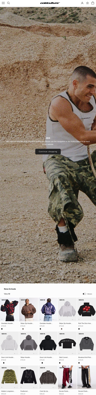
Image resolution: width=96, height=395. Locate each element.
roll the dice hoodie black (85, 324)
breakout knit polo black (84, 358)
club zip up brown (44, 391)
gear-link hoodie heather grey (7, 358)
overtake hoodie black (7, 324)
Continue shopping (48, 152)
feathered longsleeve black (26, 391)
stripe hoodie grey (25, 358)
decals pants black (82, 391)
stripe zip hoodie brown (26, 324)
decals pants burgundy (63, 391)
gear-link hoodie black (46, 358)
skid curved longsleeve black (65, 358)
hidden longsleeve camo (8, 391)
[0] (87, 3)
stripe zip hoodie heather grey (65, 324)
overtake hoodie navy (45, 324)
